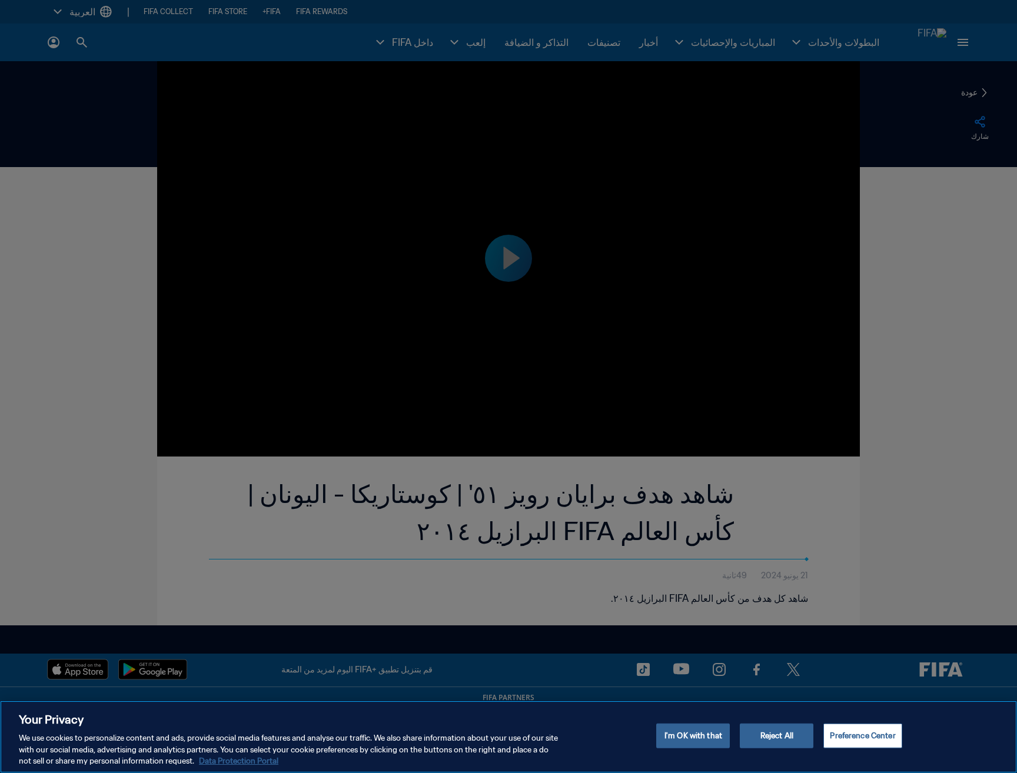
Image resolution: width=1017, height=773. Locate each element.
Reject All (776, 736)
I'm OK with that (693, 736)
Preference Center (862, 736)
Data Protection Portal (238, 761)
